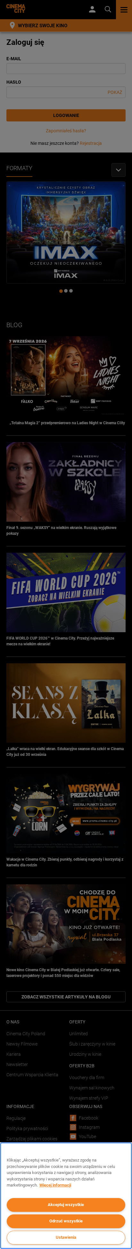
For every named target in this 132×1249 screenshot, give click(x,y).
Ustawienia (66, 1237)
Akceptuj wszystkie (66, 1204)
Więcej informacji (55, 1185)
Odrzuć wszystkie (66, 1221)
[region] (66, 1195)
